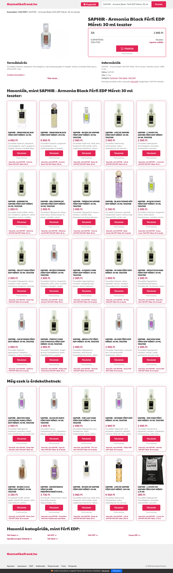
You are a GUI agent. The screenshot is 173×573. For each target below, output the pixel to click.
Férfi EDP (132, 78)
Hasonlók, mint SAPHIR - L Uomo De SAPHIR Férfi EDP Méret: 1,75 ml (151, 517)
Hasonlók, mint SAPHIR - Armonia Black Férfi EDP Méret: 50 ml (20, 163)
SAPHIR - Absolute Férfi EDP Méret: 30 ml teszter (86, 340)
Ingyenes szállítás (156, 42)
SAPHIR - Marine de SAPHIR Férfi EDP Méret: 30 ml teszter (20, 204)
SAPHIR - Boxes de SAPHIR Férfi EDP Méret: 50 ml (86, 488)
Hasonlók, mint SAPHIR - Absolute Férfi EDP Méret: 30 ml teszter (85, 370)
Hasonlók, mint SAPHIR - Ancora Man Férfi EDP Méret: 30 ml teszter (151, 370)
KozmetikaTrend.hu (22, 4)
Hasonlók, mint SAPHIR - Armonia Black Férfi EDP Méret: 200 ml (53, 163)
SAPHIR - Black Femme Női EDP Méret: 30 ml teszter (118, 202)
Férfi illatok (123, 78)
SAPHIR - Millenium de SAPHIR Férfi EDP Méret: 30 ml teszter (53, 204)
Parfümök (114, 78)
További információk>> (16, 75)
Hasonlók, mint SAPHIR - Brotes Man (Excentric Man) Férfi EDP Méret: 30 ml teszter (21, 449)
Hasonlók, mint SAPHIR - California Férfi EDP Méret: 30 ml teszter (21, 370)
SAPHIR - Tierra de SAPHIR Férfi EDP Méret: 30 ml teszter (86, 204)
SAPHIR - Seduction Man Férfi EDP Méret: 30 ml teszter (150, 272)
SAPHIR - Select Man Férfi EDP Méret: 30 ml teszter (21, 271)
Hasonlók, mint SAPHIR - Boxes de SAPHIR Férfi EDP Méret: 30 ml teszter (85, 164)
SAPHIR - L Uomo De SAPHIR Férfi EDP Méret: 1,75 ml (150, 489)
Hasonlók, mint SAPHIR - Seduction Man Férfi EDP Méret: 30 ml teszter (150, 301)
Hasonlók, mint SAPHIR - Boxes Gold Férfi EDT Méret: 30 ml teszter (21, 517)
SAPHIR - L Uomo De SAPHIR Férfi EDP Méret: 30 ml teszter (150, 135)
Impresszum (22, 566)
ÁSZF (31, 566)
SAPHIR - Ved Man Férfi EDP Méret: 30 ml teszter (151, 419)
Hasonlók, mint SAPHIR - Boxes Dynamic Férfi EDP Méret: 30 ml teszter (52, 302)
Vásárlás (129, 48)
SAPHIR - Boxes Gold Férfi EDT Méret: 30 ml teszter (19, 489)
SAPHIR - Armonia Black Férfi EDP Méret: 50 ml (21, 133)
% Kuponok (72, 566)
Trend (63, 566)
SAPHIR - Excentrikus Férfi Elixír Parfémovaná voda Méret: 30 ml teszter (52, 490)
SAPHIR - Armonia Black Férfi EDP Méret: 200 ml (53, 133)
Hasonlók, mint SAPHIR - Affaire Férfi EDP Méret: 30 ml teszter (119, 448)
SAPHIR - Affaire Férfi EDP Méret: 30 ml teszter (118, 419)
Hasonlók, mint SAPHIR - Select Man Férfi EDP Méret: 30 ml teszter (21, 301)
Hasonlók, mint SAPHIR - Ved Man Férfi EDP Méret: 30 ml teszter (150, 448)
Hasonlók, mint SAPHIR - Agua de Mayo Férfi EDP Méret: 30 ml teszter (53, 448)
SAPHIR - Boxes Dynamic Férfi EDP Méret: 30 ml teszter (53, 272)
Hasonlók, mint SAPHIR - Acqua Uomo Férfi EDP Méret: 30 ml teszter (150, 232)
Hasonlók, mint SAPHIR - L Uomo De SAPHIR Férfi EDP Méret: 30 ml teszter (151, 164)
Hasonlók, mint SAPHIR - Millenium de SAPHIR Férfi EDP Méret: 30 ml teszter (53, 233)
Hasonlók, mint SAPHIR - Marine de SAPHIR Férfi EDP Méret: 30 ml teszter (21, 233)
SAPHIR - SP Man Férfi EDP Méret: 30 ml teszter (118, 271)
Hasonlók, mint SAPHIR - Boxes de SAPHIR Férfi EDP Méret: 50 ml (85, 517)
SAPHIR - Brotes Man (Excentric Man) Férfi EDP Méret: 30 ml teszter (21, 420)
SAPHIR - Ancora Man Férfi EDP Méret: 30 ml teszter (149, 341)
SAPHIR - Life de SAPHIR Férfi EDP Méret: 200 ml (117, 488)
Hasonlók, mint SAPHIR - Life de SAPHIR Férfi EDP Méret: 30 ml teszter (117, 164)
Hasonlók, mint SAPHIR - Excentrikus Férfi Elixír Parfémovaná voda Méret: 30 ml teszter (54, 518)
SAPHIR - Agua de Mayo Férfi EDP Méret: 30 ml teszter (52, 420)
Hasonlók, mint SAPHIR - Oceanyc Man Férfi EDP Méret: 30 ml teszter (85, 301)
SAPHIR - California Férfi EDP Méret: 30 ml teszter (21, 340)
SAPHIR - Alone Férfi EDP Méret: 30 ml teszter (118, 340)
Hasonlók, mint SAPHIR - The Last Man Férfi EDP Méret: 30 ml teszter (85, 448)
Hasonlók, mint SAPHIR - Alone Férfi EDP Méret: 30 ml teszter (118, 370)
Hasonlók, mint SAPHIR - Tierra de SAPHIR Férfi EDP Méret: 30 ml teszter (85, 233)
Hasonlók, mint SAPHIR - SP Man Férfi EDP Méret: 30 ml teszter (117, 301)
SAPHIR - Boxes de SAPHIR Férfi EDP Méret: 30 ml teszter (86, 135)
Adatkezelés (40, 566)
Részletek (21, 153)
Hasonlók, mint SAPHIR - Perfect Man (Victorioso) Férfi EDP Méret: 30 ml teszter (54, 371)
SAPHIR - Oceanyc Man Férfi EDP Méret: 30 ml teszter (84, 272)
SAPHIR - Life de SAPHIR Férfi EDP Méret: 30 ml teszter (117, 135)
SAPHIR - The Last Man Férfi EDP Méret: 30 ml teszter (84, 420)
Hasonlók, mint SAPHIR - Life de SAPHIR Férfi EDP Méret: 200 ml (117, 517)
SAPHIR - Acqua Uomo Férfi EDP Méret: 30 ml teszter (149, 204)
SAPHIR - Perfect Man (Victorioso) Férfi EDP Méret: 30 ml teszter (53, 341)
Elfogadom (117, 571)
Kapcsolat (10, 566)
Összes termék (53, 566)
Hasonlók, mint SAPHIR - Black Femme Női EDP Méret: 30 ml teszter (118, 232)
